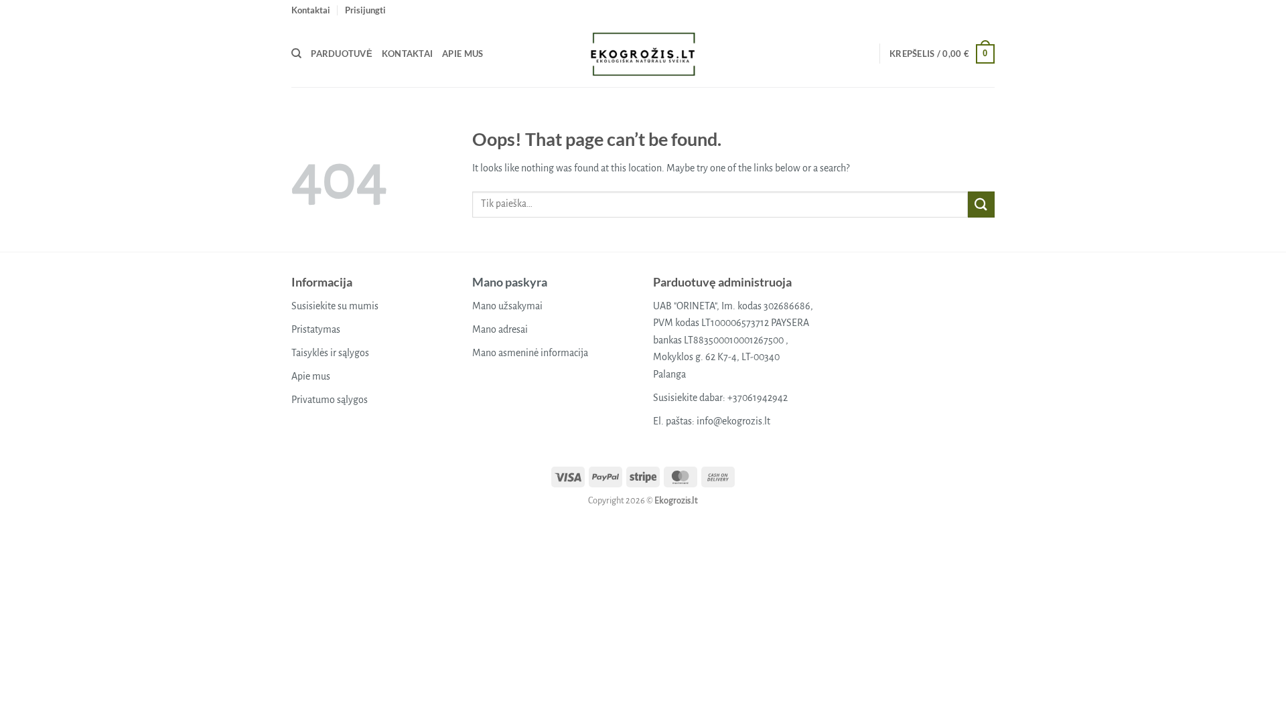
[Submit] (981, 204)
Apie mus (462, 53)
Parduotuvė (341, 53)
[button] (365, 10)
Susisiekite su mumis (334, 306)
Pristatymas (315, 329)
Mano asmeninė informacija (530, 352)
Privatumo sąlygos (329, 399)
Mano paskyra (509, 281)
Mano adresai (500, 329)
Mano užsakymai (507, 306)
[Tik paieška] (296, 53)
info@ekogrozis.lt (733, 421)
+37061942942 (757, 397)
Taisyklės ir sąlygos (330, 352)
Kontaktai (310, 10)
